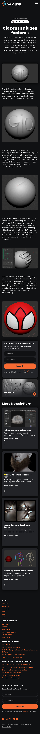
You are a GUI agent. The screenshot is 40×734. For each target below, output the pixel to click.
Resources (5, 606)
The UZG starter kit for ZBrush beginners (16, 665)
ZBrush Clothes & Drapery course (13, 655)
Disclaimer (5, 627)
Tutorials (5, 604)
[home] (11, 3)
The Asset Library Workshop (11, 673)
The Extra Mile (6, 645)
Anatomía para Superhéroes (12, 657)
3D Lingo (5, 624)
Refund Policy (6, 637)
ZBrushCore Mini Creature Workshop (14, 670)
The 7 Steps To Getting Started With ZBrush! (17, 667)
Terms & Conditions (9, 632)
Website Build (6, 727)
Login (4, 617)
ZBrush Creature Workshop (11, 675)
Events (4, 612)
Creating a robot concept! (11, 678)
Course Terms (7, 635)
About (4, 614)
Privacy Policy (27, 371)
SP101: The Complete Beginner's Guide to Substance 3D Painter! (20, 651)
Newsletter (6, 609)
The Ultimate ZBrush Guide (11, 647)
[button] (36, 3)
